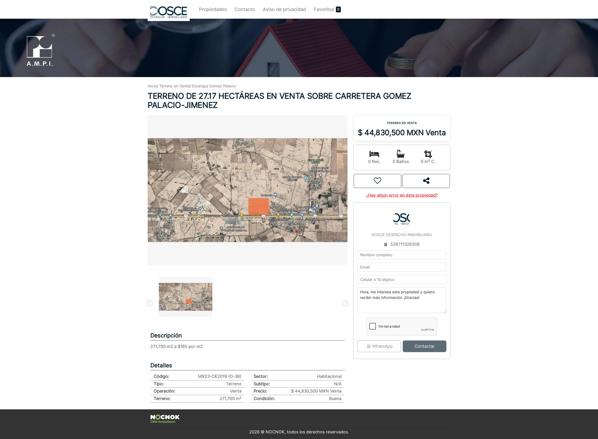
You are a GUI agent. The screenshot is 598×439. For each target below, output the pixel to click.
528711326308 (405, 244)
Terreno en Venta (174, 86)
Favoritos (324, 9)
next (346, 303)
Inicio (152, 86)
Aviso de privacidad (284, 9)
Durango (199, 86)
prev (150, 303)
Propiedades (213, 9)
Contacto (245, 9)
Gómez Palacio (222, 86)
